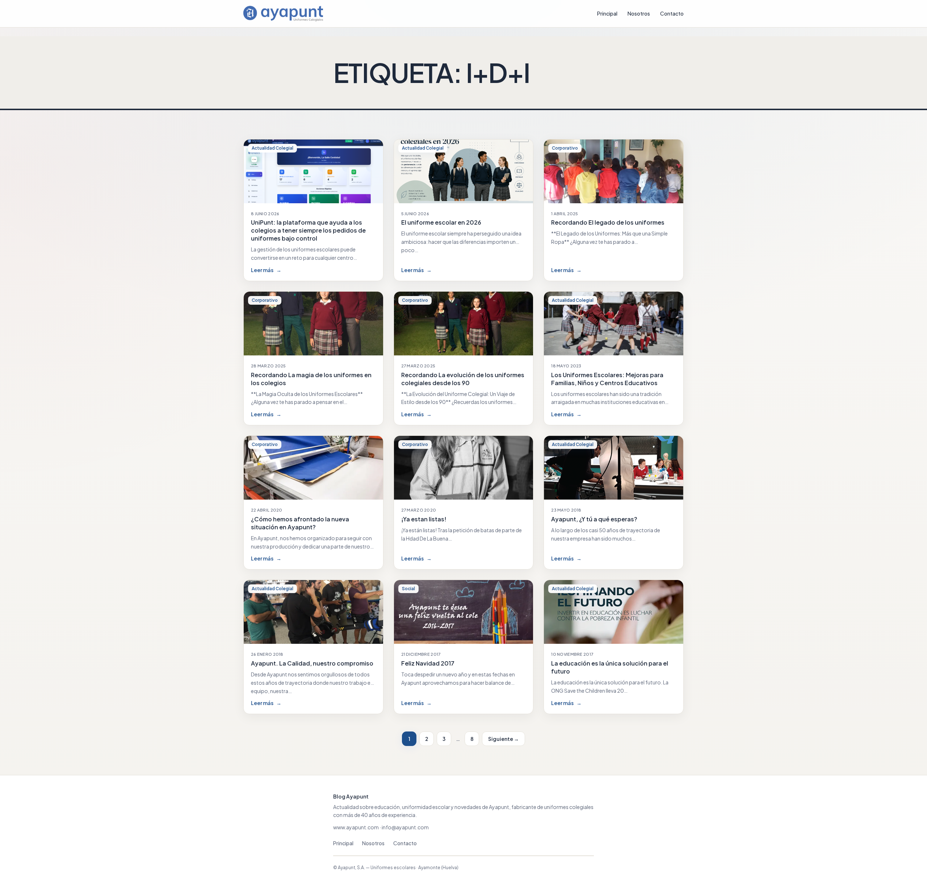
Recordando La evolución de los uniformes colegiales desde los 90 (462, 379)
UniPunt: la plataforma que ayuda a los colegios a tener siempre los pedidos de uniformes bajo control (308, 230)
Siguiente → (503, 738)
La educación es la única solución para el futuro (609, 667)
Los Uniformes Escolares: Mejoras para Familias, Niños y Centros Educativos (607, 379)
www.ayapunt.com (356, 827)
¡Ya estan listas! (423, 519)
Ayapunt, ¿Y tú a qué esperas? (594, 519)
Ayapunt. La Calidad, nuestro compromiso (312, 663)
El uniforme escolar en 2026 (441, 222)
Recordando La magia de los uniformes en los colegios (311, 379)
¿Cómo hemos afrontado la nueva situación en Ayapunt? (300, 523)
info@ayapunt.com (405, 827)
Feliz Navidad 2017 (427, 663)
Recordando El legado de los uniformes (607, 222)
